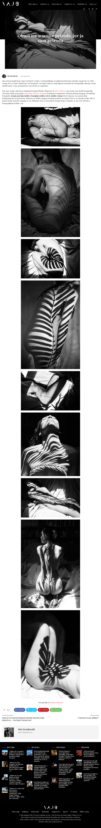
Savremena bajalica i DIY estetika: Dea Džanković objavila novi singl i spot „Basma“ (90, 777)
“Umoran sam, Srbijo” (88, 718)
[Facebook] (89, 9)
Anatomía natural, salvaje (34, 93)
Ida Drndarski (26, 729)
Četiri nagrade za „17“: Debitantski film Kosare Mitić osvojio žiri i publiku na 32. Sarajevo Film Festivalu (66, 783)
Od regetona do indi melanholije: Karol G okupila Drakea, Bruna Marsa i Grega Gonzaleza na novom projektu (91, 765)
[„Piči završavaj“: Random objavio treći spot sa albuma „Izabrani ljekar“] (79, 753)
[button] (84, 9)
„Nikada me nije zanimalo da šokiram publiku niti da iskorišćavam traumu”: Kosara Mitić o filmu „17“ (16, 767)
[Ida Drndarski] (10, 732)
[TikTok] (96, 9)
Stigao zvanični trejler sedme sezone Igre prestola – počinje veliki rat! (23, 719)
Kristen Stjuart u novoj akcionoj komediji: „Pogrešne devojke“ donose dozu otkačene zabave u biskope (66, 755)
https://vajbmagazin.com (25, 732)
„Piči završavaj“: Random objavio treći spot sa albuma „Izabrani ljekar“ (90, 753)
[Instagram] (92, 9)
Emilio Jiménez (59, 91)
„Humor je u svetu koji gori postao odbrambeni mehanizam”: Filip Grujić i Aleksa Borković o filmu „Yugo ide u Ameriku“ (16, 793)
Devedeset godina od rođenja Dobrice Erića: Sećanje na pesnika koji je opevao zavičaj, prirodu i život (41, 785)
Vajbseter (51, 29)
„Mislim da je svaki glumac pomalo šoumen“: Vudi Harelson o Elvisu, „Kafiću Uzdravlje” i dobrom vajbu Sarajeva (17, 780)
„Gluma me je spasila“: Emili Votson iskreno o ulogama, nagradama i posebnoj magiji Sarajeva (16, 754)
